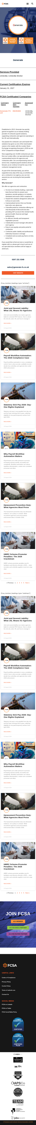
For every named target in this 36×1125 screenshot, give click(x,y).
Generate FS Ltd (5, 112)
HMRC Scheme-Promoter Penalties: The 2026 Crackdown (15, 556)
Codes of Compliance (8, 977)
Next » (27, 583)
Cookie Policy (6, 986)
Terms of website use (8, 990)
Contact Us (5, 994)
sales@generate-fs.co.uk (18, 267)
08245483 (17, 111)
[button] (27, 3)
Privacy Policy (6, 982)
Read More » (7, 323)
